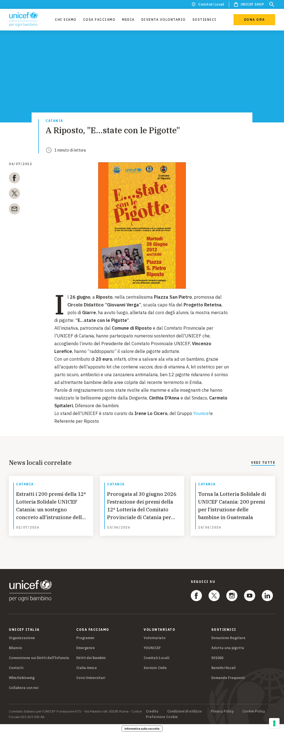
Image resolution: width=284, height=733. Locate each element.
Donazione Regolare (228, 638)
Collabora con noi (23, 688)
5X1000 (217, 658)
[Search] (271, 4)
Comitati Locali (211, 4)
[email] (14, 210)
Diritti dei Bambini (90, 658)
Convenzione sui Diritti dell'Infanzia (39, 658)
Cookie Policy (253, 711)
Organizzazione (22, 638)
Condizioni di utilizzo (184, 711)
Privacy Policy (222, 711)
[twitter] (14, 194)
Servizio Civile (155, 668)
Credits (152, 711)
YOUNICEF (152, 648)
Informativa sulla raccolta (142, 728)
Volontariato (155, 638)
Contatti (16, 668)
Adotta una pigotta (227, 648)
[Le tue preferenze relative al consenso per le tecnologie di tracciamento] (274, 723)
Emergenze (85, 648)
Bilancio (15, 648)
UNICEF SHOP (252, 4)
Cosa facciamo (99, 19)
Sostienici (204, 19)
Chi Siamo (66, 19)
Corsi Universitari (90, 678)
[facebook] (14, 179)
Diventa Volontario (163, 19)
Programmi (85, 638)
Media (128, 19)
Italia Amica (86, 668)
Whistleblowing (21, 678)
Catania (54, 121)
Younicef (201, 413)
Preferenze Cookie (162, 717)
